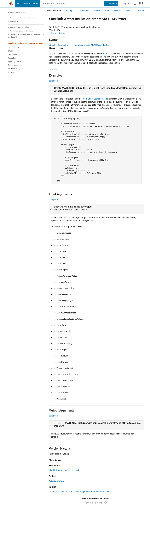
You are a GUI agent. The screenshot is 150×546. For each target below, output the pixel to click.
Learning (61, 3)
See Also (11, 72)
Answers (140, 11)
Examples (12, 58)
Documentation (54, 11)
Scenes (117, 11)
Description (12, 54)
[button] (135, 3)
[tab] (96, 90)
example (53, 69)
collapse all (54, 81)
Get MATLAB (111, 3)
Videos (128, 11)
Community (48, 3)
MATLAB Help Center (27, 3)
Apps (107, 11)
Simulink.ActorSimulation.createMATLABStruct (26, 43)
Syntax (10, 51)
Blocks (97, 11)
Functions (84, 11)
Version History (14, 69)
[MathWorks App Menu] (141, 3)
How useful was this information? (96, 498)
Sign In (125, 3)
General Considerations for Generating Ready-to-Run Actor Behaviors (80, 491)
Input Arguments (14, 62)
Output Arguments (15, 65)
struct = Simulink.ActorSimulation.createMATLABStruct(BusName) (80, 45)
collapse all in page (57, 33)
